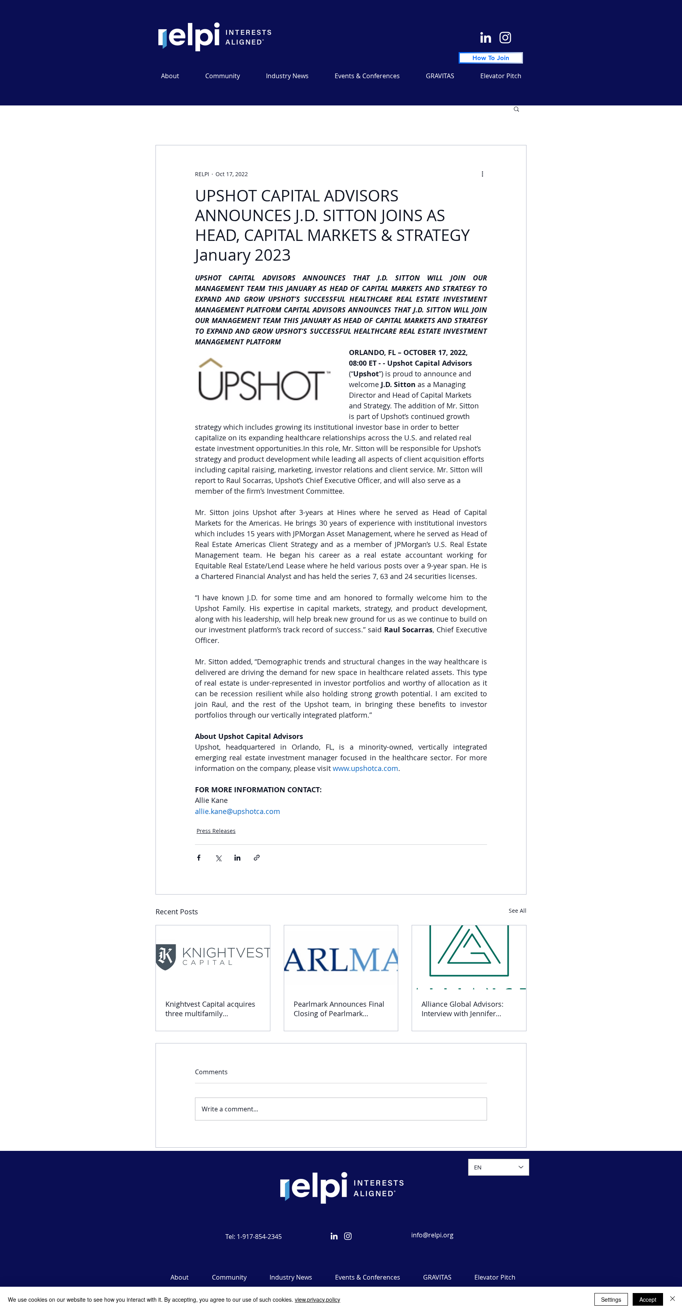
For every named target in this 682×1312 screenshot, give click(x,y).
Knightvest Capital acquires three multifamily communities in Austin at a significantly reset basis (210, 1008)
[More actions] (482, 174)
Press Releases (216, 831)
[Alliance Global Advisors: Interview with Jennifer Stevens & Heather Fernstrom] (469, 957)
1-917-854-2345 (259, 1236)
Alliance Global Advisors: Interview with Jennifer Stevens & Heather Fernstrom (463, 1008)
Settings (611, 1299)
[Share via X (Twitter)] (218, 857)
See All (517, 910)
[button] (287, 76)
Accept (647, 1299)
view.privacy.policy (317, 1299)
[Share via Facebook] (198, 857)
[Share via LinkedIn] (237, 857)
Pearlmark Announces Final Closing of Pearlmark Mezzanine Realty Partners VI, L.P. (339, 1008)
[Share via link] (256, 857)
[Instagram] (505, 37)
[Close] (672, 1299)
